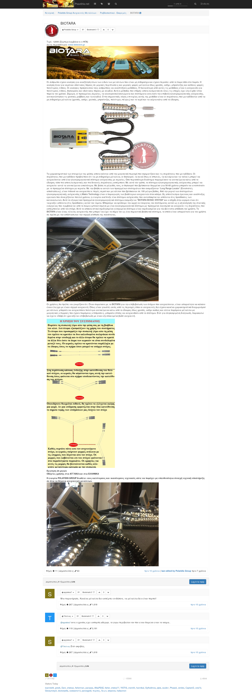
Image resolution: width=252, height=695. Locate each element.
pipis (159, 687)
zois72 (198, 687)
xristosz (70, 687)
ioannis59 (49, 687)
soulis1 (165, 687)
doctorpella (63, 690)
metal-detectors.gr (76, 44)
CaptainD (190, 687)
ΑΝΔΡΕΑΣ (99, 687)
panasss (89, 687)
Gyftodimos (150, 687)
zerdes (181, 687)
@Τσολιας (65, 646)
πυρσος (96, 690)
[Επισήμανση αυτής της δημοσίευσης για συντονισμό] (82, 29)
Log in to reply (197, 581)
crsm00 (131, 687)
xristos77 (115, 687)
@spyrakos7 (66, 622)
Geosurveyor (51, 690)
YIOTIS (123, 687)
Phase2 (173, 687)
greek (57, 687)
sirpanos (112, 690)
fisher (107, 687)
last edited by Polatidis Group (176, 570)
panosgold (86, 690)
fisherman (79, 687)
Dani (64, 687)
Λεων (104, 690)
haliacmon (121, 690)
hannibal (140, 687)
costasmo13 (75, 690)
